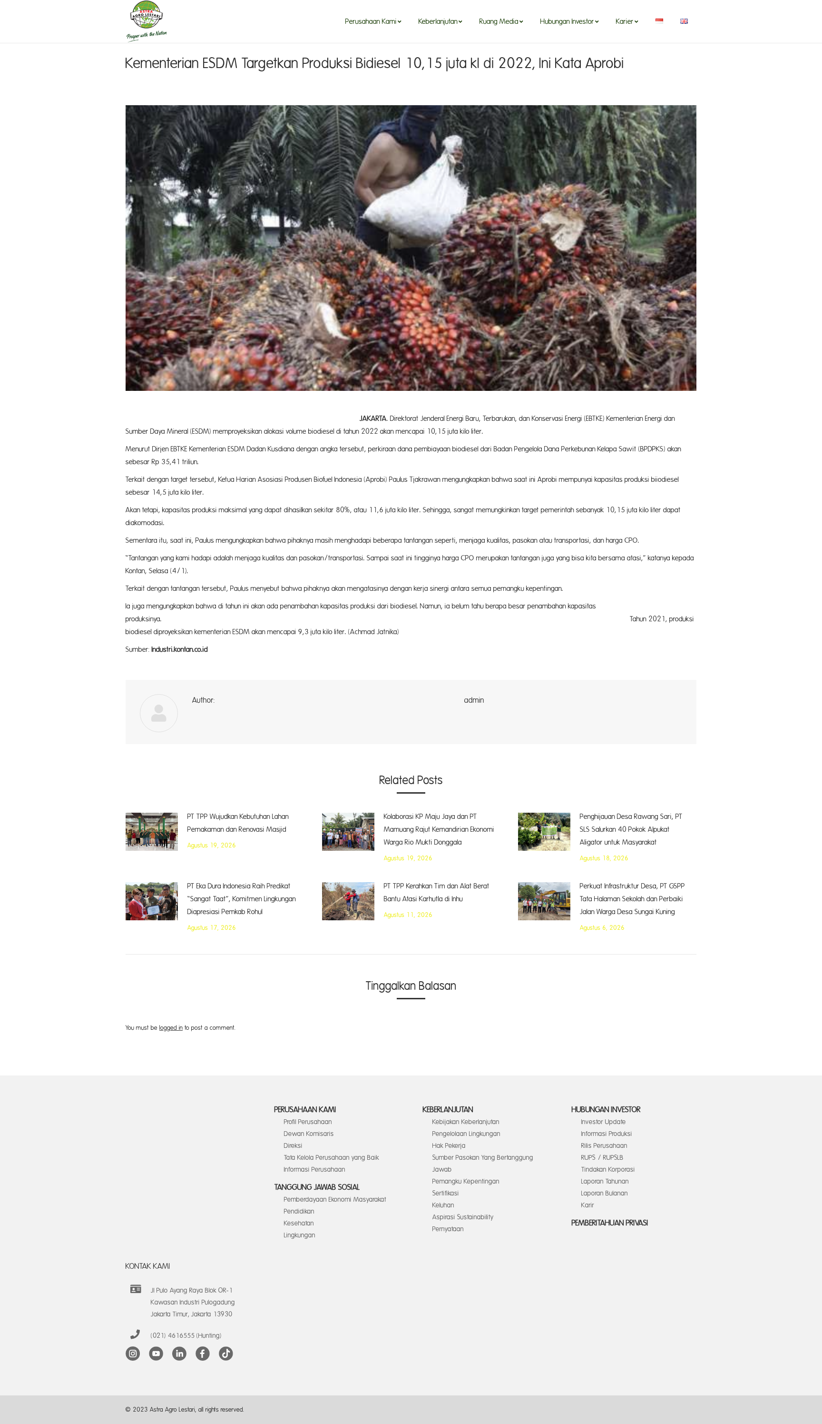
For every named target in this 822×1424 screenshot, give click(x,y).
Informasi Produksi (606, 1133)
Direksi (293, 1145)
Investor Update (603, 1121)
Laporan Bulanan (604, 1193)
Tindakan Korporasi (608, 1169)
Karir (587, 1205)
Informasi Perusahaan (314, 1169)
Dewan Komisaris (309, 1133)
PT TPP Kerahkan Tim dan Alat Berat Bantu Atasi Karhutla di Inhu (436, 892)
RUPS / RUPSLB (602, 1157)
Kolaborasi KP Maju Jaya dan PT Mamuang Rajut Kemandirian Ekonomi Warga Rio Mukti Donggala (439, 829)
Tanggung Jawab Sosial (317, 1187)
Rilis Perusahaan (604, 1145)
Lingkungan (299, 1235)
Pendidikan (299, 1211)
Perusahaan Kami (305, 1109)
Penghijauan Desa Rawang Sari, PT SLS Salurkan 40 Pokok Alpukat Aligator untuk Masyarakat (631, 829)
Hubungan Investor (606, 1109)
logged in (171, 1028)
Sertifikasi (445, 1193)
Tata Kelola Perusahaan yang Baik (331, 1157)
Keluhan (443, 1205)
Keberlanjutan (448, 1109)
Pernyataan (448, 1229)
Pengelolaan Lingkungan (466, 1133)
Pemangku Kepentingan (465, 1181)
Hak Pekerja (449, 1145)
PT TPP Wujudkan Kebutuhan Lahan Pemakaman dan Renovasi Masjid (238, 823)
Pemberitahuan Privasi (610, 1223)
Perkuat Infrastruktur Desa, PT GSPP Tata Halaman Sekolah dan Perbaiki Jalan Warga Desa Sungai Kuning (632, 899)
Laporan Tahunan (605, 1181)
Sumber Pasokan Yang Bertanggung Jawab (482, 1163)
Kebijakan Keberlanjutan (465, 1121)
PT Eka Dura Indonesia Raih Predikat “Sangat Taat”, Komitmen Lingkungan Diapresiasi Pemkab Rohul (241, 899)
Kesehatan (299, 1223)
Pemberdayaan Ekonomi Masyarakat (335, 1199)
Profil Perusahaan (308, 1121)
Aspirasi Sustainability (463, 1217)
